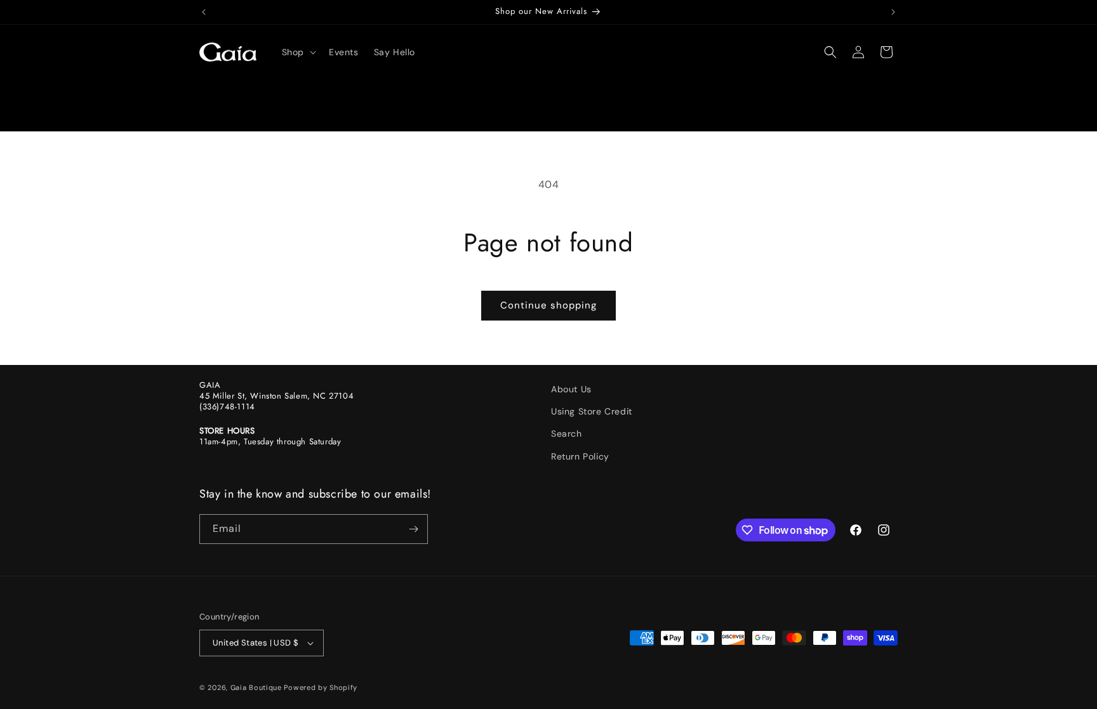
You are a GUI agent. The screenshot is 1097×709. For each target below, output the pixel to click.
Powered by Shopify (320, 687)
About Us (571, 389)
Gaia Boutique (256, 687)
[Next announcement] (893, 12)
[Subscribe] (413, 529)
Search (566, 433)
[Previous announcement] (204, 12)
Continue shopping (548, 305)
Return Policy (580, 456)
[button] (297, 52)
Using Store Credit (591, 411)
